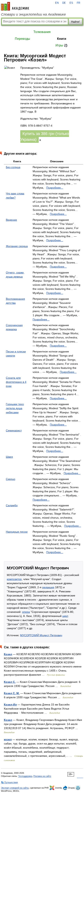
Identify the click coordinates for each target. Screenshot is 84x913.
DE (64, 3)
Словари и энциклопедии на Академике (33, 14)
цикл (65, 616)
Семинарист (14, 430)
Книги (61, 38)
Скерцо (10, 479)
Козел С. (10, 681)
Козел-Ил (10, 704)
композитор (14, 579)
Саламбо (12, 505)
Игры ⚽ (61, 45)
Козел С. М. (12, 693)
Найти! (75, 21)
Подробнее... (54, 187)
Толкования (42, 32)
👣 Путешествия (9, 782)
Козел (8, 654)
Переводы (22, 38)
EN (57, 3)
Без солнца (13, 167)
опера (26, 611)
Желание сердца (17, 246)
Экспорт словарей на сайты (15, 788)
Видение (11, 219)
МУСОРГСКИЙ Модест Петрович (41, 635)
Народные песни (17, 531)
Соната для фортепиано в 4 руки (16, 382)
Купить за (44, 136)
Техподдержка (25, 776)
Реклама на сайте (42, 776)
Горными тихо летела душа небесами (15, 408)
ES (71, 3)
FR (78, 3)
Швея (9, 456)
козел (8, 739)
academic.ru (15, 6)
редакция (48, 587)
